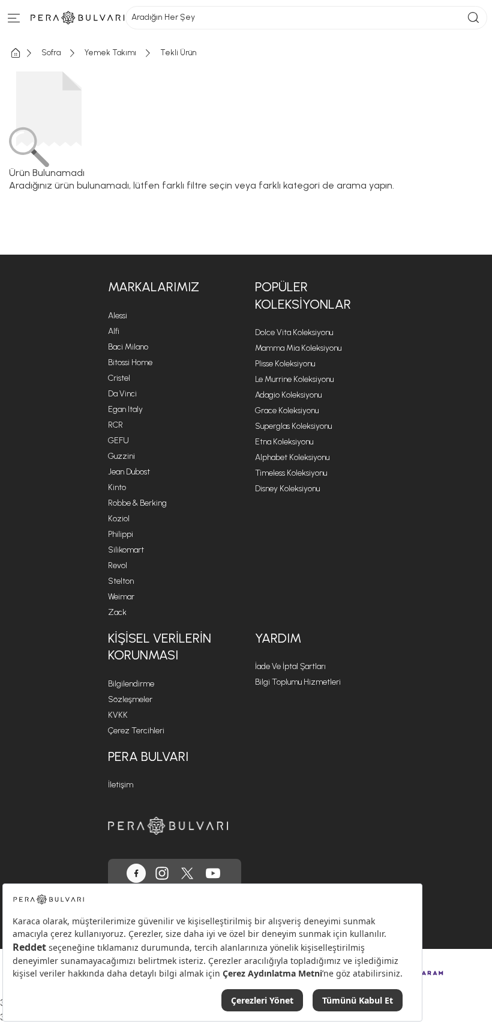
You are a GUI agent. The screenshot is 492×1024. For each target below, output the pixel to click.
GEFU (118, 440)
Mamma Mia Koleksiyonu (298, 348)
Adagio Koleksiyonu (288, 395)
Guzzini (121, 456)
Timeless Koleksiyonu (291, 473)
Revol (117, 565)
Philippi (120, 534)
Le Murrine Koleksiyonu (294, 379)
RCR (115, 425)
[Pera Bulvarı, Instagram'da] (162, 873)
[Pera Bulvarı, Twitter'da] (187, 873)
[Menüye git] (14, 20)
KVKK (118, 715)
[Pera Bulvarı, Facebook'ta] (136, 873)
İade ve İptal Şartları (290, 666)
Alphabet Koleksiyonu (292, 457)
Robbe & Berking (137, 503)
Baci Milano (128, 347)
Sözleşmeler (130, 699)
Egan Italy (125, 409)
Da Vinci (122, 394)
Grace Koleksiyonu (287, 410)
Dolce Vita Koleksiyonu (294, 332)
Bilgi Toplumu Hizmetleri (298, 682)
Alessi (117, 316)
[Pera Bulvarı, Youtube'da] (213, 873)
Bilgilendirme (131, 684)
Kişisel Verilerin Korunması (159, 647)
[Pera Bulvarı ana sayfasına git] (168, 825)
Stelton (121, 581)
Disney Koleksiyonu (287, 488)
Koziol (119, 519)
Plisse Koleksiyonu (285, 364)
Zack (117, 612)
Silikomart (126, 550)
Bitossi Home (130, 362)
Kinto (117, 487)
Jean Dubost (129, 472)
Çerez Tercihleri (136, 731)
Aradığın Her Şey (163, 17)
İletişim (120, 785)
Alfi (113, 331)
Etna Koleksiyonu (284, 442)
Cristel (119, 378)
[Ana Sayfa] (25, 53)
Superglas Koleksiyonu (293, 426)
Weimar (121, 597)
